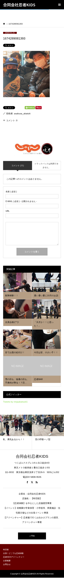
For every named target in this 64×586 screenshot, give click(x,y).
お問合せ (7, 564)
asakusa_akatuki (22, 113)
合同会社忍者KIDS (19, 4)
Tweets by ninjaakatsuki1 (15, 401)
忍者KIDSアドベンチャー (13, 557)
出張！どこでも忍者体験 (13, 553)
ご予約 (32, 536)
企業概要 (7, 561)
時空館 (6, 550)
